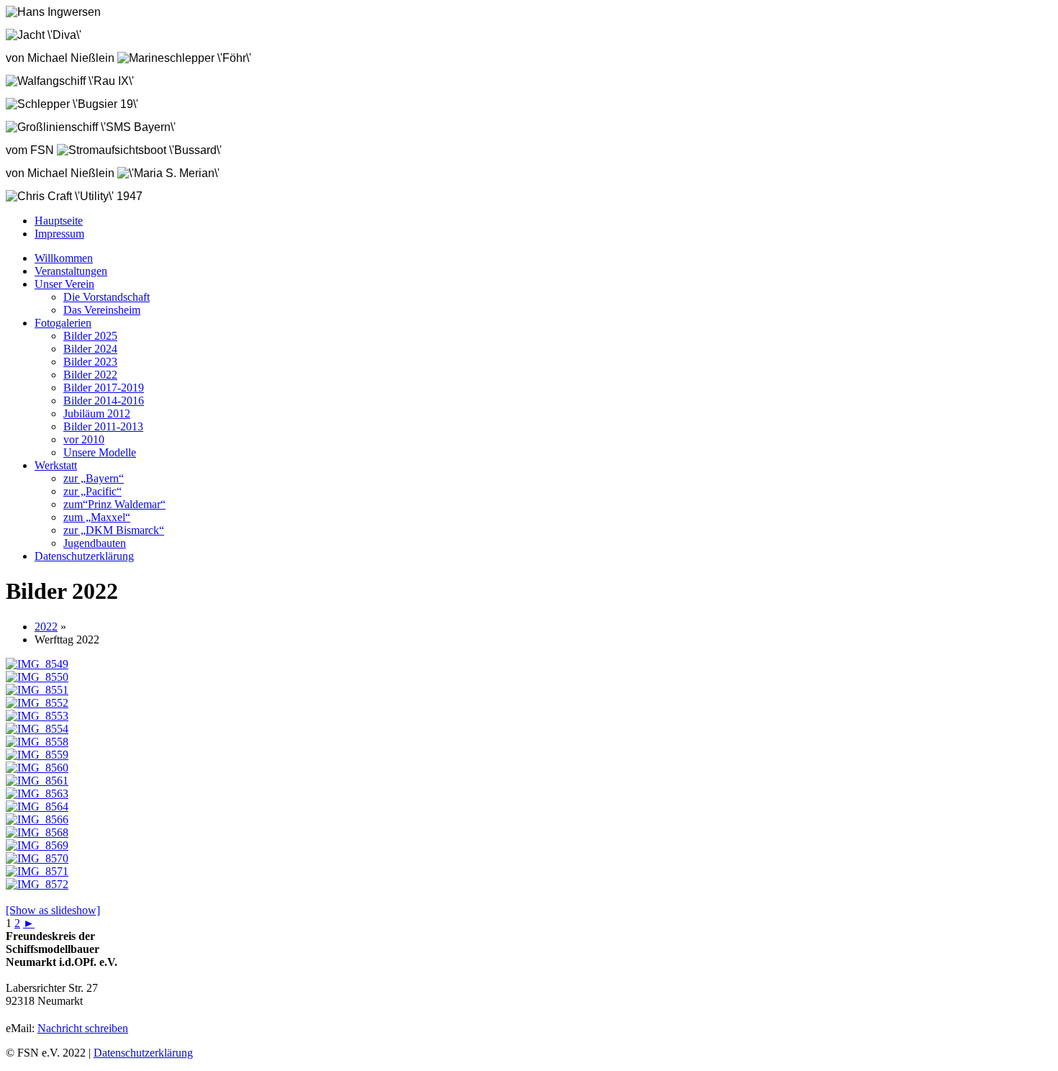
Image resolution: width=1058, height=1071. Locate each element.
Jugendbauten (94, 543)
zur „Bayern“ (93, 478)
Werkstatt (56, 465)
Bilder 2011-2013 (103, 426)
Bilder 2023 (90, 362)
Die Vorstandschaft (106, 297)
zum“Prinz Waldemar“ (114, 504)
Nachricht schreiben (82, 1028)
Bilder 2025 (90, 336)
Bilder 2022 (90, 375)
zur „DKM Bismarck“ (113, 530)
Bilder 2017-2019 (103, 387)
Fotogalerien (63, 323)
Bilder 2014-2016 (103, 400)
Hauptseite (59, 220)
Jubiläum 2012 (96, 413)
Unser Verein (64, 284)
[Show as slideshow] (53, 910)
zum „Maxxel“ (96, 517)
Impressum (59, 233)
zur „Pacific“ (92, 491)
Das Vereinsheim (101, 310)
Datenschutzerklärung (84, 556)
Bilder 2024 (90, 349)
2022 (46, 626)
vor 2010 (83, 439)
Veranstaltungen (71, 271)
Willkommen (64, 258)
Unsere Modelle (99, 452)
